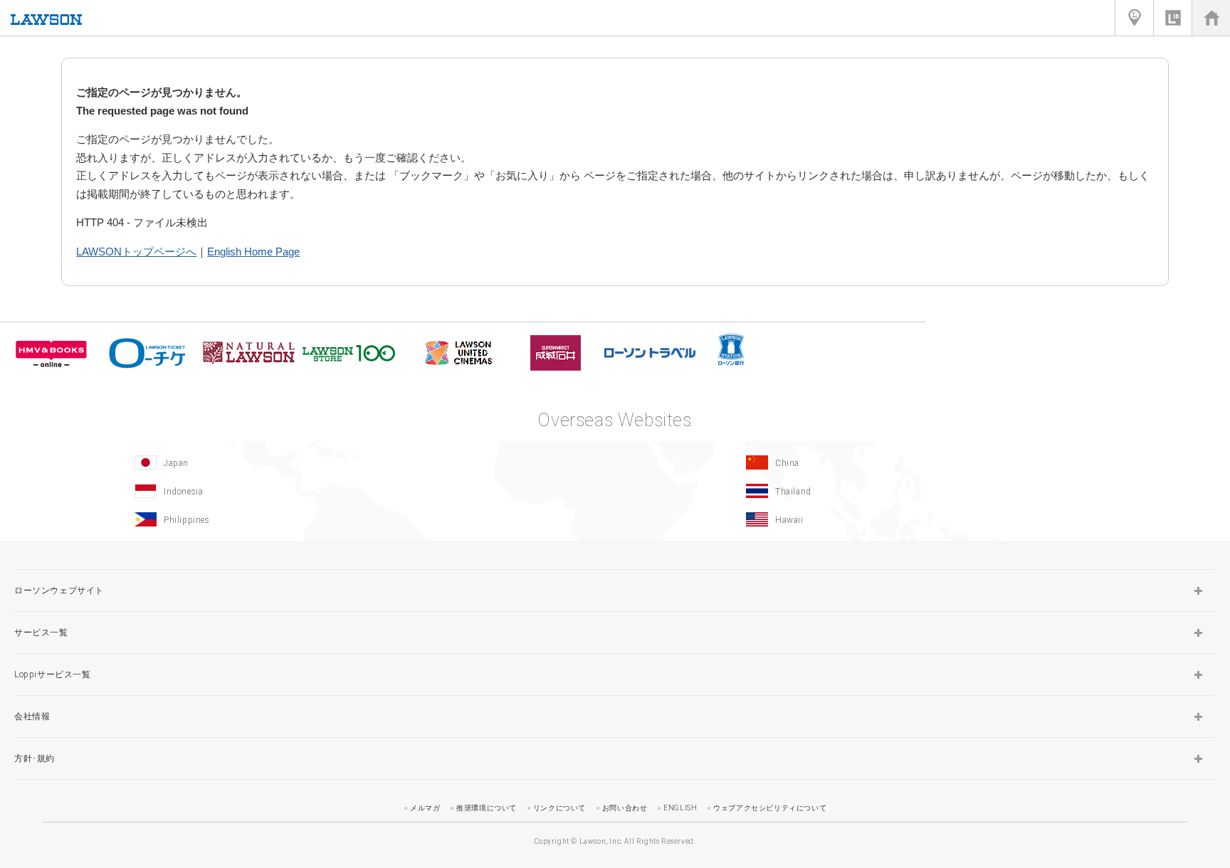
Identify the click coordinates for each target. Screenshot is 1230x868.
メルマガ (425, 808)
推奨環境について (486, 808)
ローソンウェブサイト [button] (59, 591)
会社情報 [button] (32, 716)
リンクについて (559, 808)
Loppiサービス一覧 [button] (52, 674)
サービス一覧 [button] (41, 632)
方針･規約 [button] (34, 758)
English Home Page (253, 251)
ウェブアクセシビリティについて (769, 808)
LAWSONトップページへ (136, 251)
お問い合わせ (625, 808)
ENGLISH (680, 808)
